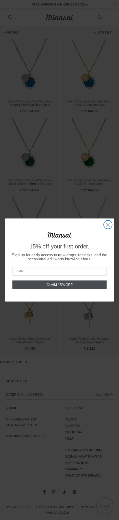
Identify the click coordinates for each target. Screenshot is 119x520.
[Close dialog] (108, 224)
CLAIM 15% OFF (60, 285)
